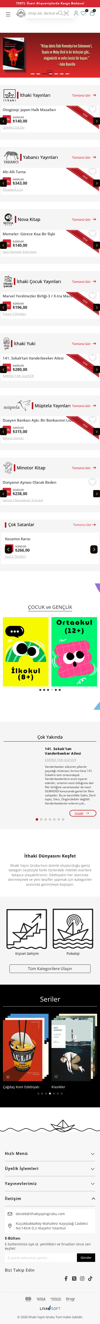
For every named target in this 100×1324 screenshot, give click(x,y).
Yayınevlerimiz (21, 1183)
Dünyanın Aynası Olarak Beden (29, 482)
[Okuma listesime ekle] (92, 110)
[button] (40, 690)
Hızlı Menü (16, 1153)
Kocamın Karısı (17, 539)
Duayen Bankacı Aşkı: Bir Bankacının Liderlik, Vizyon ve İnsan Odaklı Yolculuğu (40, 420)
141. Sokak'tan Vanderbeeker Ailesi (33, 358)
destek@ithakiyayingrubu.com (40, 1213)
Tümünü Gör (81, 95)
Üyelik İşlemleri (22, 1168)
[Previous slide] (3, 121)
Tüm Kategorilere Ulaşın (50, 968)
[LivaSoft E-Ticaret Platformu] (50, 1310)
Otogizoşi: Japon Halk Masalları (29, 109)
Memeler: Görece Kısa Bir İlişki (29, 234)
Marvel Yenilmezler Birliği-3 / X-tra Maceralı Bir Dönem (40, 296)
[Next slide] (96, 121)
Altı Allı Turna (14, 172)
